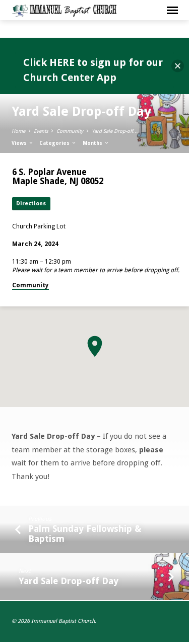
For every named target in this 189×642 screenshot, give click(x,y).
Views (20, 143)
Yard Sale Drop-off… (115, 131)
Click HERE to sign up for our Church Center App (93, 70)
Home (18, 131)
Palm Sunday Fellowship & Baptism (84, 533)
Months (93, 143)
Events (41, 131)
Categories (55, 143)
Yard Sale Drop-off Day (68, 581)
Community (69, 131)
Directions (31, 203)
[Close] (177, 66)
